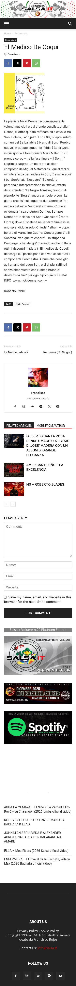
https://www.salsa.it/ (38, 398)
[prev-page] (6, 504)
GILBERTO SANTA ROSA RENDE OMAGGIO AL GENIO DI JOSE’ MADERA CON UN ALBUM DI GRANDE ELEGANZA (48, 445)
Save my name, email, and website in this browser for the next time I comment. (37, 599)
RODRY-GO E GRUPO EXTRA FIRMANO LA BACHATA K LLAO (34, 822)
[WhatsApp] (36, 63)
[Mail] (38, 976)
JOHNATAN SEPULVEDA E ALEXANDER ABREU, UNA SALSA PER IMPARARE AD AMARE (32, 837)
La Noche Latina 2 (16, 352)
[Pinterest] (27, 63)
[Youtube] (59, 406)
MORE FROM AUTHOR (51, 425)
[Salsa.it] (38, 9)
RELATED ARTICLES (19, 425)
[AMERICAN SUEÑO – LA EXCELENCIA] (14, 470)
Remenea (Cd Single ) (57, 352)
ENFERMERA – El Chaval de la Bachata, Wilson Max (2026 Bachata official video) (37, 861)
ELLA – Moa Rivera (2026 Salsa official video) (36, 851)
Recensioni (21, 33)
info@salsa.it (47, 948)
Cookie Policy (49, 931)
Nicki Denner (23, 304)
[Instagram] (25, 406)
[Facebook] (8, 63)
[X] (17, 63)
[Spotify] (42, 406)
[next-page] (13, 504)
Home (7, 33)
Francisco (13, 53)
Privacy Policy (27, 931)
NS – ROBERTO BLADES (45, 484)
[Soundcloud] (33, 406)
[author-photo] (38, 387)
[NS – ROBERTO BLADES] (14, 489)
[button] (6, 23)
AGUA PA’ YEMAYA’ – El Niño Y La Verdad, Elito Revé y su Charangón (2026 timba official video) (37, 809)
